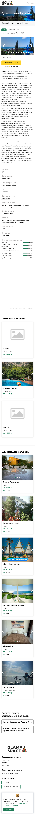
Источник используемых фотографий (22, 308)
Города (4, 763)
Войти (6, 782)
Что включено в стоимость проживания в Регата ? (16, 729)
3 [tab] (11, 52)
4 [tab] (13, 52)
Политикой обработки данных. (15, 804)
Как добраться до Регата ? (16, 722)
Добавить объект (11, 787)
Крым (18, 23)
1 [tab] (6, 52)
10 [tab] (28, 52)
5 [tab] (16, 52)
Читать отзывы (7, 57)
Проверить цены (11, 63)
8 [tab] (23, 52)
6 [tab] (18, 52)
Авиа (7, 185)
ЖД (2, 185)
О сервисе (5, 765)
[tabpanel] (17, 46)
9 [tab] (26, 52)
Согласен (8, 809)
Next (31, 46)
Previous (3, 46)
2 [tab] (8, 52)
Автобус (12, 185)
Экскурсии (5, 198)
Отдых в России (8, 23)
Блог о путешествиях (10, 773)
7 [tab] (21, 52)
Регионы (5, 760)
